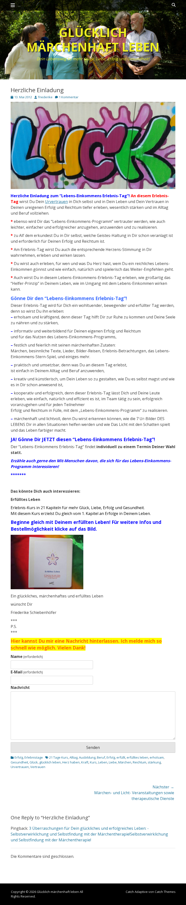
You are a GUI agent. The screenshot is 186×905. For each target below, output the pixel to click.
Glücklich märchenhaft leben (93, 39)
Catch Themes (165, 892)
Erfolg (19, 757)
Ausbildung (87, 757)
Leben (102, 762)
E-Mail (27, 672)
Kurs (93, 762)
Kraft (84, 762)
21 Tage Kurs (58, 757)
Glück (34, 762)
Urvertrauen (56, 201)
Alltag (74, 757)
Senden (93, 747)
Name (27, 656)
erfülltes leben (137, 757)
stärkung (154, 762)
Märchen (124, 762)
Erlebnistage (33, 757)
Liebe (113, 762)
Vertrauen (37, 767)
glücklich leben (50, 762)
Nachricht (20, 687)
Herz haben (71, 762)
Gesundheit (19, 762)
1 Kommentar (68, 97)
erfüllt (120, 757)
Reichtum (139, 762)
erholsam (157, 757)
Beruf (101, 757)
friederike (45, 97)
